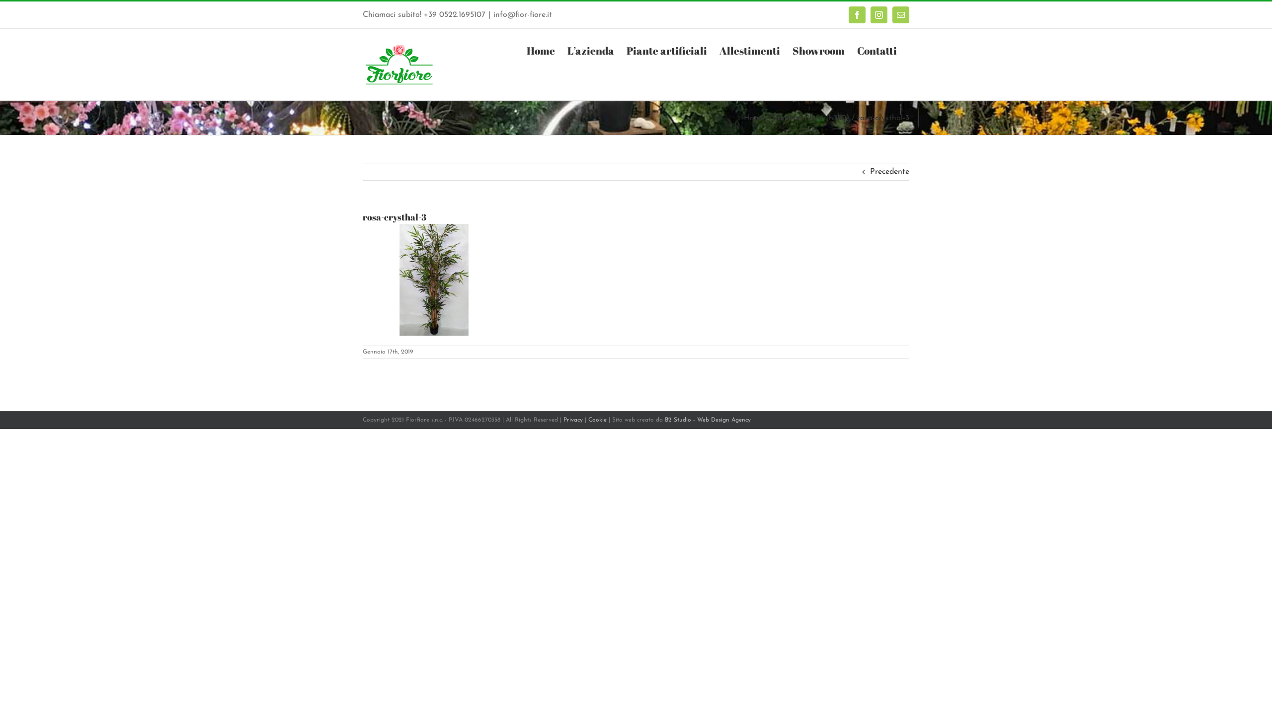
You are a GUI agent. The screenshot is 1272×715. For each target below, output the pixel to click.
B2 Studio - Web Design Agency (708, 420)
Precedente (889, 172)
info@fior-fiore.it (522, 15)
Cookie (597, 420)
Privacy (573, 420)
